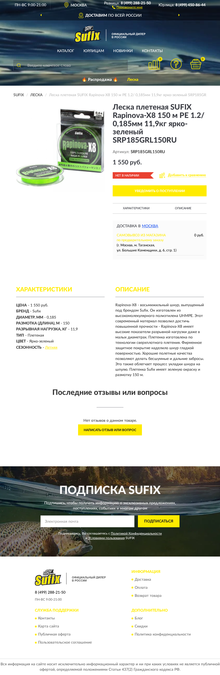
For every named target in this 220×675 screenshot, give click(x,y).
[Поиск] (18, 65)
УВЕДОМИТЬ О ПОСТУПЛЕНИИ (160, 191)
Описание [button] (183, 208)
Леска (132, 80)
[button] (127, 7)
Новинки (123, 51)
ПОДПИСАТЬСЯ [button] (158, 521)
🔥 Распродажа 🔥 (100, 80)
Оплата (141, 588)
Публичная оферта (54, 634)
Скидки (141, 626)
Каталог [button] (65, 51)
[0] (196, 64)
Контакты (152, 51)
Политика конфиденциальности (163, 634)
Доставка (143, 580)
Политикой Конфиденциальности (136, 533)
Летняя (51, 347)
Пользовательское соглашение (65, 642)
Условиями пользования (106, 538)
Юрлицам (93, 51)
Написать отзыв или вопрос (110, 430)
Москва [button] (150, 226)
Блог (139, 618)
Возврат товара (148, 596)
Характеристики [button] (136, 208)
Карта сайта (48, 626)
